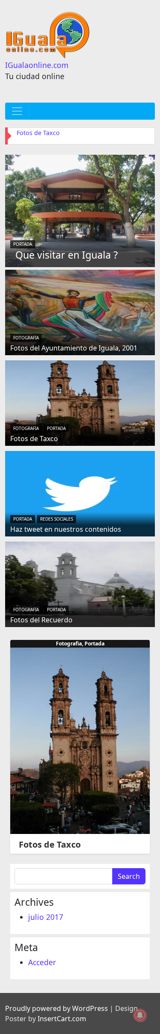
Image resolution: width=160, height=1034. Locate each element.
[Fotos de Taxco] (80, 402)
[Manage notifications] (140, 1015)
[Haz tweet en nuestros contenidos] (80, 493)
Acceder (42, 962)
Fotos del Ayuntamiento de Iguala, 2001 (73, 348)
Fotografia (26, 338)
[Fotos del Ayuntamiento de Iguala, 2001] (80, 311)
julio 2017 (45, 917)
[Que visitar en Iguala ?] (80, 210)
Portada (22, 244)
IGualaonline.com (36, 65)
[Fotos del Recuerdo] (80, 583)
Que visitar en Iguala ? (66, 255)
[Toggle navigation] (17, 111)
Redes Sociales (56, 519)
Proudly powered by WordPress (56, 1008)
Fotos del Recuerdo (41, 620)
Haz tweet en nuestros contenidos (65, 529)
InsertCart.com (62, 1018)
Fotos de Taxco (38, 133)
